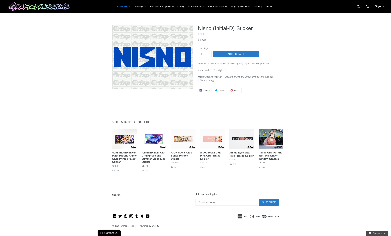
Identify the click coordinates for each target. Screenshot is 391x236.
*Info (271, 6)
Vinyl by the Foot (240, 6)
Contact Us (378, 233)
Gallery (258, 6)
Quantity (203, 48)
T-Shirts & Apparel (162, 6)
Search (116, 194)
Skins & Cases (218, 6)
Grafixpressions (128, 226)
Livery (180, 6)
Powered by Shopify (149, 226)
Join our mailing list (207, 194)
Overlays (140, 6)
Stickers (124, 6)
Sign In (379, 6)
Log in (115, 199)
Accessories (197, 6)
